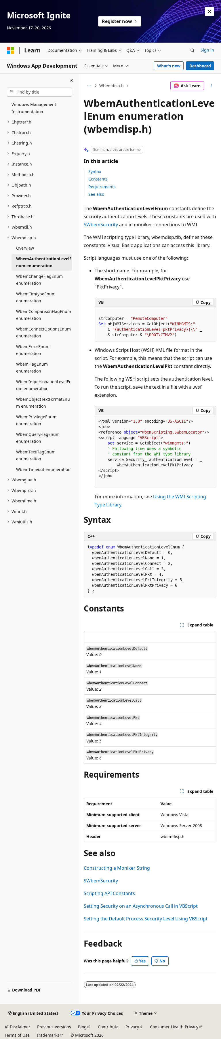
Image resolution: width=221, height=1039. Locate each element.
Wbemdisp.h (111, 85)
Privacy (132, 1026)
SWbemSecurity (101, 224)
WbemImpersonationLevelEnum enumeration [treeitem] (44, 385)
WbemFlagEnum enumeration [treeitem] (32, 367)
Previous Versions (54, 1026)
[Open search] (192, 50)
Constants (98, 179)
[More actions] (211, 85)
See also (96, 194)
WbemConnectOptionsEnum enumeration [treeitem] (43, 332)
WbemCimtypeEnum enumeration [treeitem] (36, 297)
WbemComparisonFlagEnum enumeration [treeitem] (43, 315)
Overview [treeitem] (25, 248)
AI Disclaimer (17, 1026)
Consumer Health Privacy (174, 1026)
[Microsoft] (10, 50)
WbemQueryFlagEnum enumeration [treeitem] (38, 438)
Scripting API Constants (109, 893)
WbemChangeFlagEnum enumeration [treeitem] (39, 279)
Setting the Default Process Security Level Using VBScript (145, 918)
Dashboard (200, 66)
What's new (168, 66)
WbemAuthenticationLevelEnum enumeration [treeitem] (44, 262)
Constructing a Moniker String (117, 868)
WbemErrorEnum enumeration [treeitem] (32, 350)
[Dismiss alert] (209, 11)
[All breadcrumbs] (89, 85)
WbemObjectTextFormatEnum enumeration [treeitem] (43, 402)
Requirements (102, 186)
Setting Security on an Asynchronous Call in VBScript (141, 906)
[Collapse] (71, 80)
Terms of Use (17, 1035)
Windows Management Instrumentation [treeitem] (34, 108)
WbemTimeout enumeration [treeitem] (43, 469)
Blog (82, 1026)
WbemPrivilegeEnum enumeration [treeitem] (36, 420)
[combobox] (39, 92)
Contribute (108, 1026)
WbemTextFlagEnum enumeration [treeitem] (36, 455)
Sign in (207, 50)
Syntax (94, 171)
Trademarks (48, 1035)
